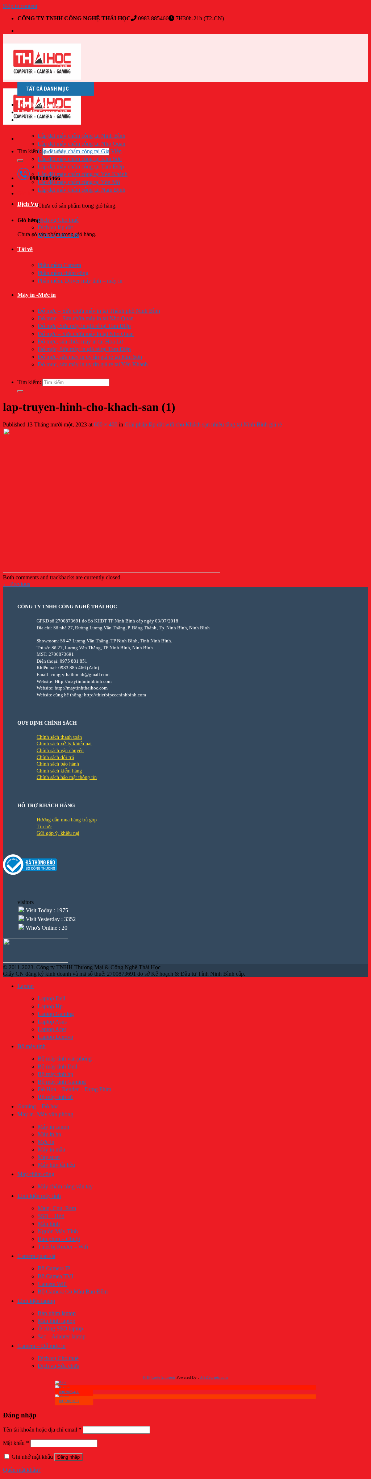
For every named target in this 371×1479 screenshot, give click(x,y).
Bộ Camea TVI (55, 1276)
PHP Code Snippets (159, 1377)
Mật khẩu (16, 1443)
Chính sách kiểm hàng (59, 771)
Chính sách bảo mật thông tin (67, 777)
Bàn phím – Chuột (59, 1239)
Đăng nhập (68, 1457)
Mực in (46, 1142)
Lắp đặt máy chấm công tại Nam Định (81, 190)
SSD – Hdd (51, 1216)
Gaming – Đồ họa (38, 1106)
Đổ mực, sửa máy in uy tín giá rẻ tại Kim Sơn (90, 357)
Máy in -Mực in (36, 295)
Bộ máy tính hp (55, 1074)
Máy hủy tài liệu (56, 1165)
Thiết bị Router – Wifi (63, 1246)
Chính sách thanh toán (59, 737)
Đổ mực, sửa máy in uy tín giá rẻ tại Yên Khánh (93, 364)
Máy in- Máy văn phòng (45, 1114)
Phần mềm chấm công (63, 273)
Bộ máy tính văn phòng (65, 1058)
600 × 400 (105, 424)
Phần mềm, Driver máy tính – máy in (80, 281)
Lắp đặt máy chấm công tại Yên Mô (79, 182)
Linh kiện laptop (36, 1301)
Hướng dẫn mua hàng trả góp (67, 819)
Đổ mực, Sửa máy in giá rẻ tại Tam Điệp (84, 326)
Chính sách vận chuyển (60, 750)
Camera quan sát (36, 1256)
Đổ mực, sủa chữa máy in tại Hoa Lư (80, 341)
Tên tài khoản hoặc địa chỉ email (42, 1429)
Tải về (25, 249)
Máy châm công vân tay (65, 1186)
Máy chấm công (37, 120)
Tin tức (44, 826)
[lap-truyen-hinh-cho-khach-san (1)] (111, 571)
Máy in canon (53, 1127)
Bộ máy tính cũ (55, 1097)
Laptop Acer (52, 1029)
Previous (16, 584)
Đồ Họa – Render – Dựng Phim (74, 1089)
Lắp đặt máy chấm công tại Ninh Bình (81, 136)
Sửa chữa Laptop (39, 104)
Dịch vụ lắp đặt (55, 227)
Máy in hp (49, 1134)
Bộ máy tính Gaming (62, 1082)
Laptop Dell (51, 998)
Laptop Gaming (56, 1014)
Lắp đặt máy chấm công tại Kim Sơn (80, 159)
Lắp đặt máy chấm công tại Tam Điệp (81, 166)
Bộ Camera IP (54, 1268)
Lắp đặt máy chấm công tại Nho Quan (81, 144)
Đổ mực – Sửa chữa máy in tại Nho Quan (86, 318)
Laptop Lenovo (55, 1037)
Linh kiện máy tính (39, 1196)
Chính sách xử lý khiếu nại (64, 743)
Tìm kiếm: (29, 151)
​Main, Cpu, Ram (57, 1208)
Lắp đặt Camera (37, 112)
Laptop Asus (52, 1021)
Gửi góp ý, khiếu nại (58, 833)
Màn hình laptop (56, 1321)
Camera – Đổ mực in (41, 1346)
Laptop (25, 986)
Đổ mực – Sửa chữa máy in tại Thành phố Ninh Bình (99, 311)
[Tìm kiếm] (20, 160)
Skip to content (20, 6)
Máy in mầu (51, 1149)
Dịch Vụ (27, 204)
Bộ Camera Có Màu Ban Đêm (73, 1291)
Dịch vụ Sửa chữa (58, 235)
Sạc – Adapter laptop (62, 1336)
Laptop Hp (50, 1006)
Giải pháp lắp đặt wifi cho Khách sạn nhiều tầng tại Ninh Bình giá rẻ (203, 424)
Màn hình (49, 1224)
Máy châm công (35, 1174)
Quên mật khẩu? (22, 1470)
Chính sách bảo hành (58, 764)
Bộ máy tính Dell (57, 1066)
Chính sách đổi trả (55, 757)
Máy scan (49, 1157)
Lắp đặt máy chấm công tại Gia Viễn (80, 151)
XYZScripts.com (214, 1377)
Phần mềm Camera (59, 265)
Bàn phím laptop (57, 1313)
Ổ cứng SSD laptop (60, 1328)
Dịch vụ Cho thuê (58, 220)
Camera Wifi (52, 1284)
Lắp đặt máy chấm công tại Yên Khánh (83, 174)
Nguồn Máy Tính (58, 1231)
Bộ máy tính (31, 1046)
